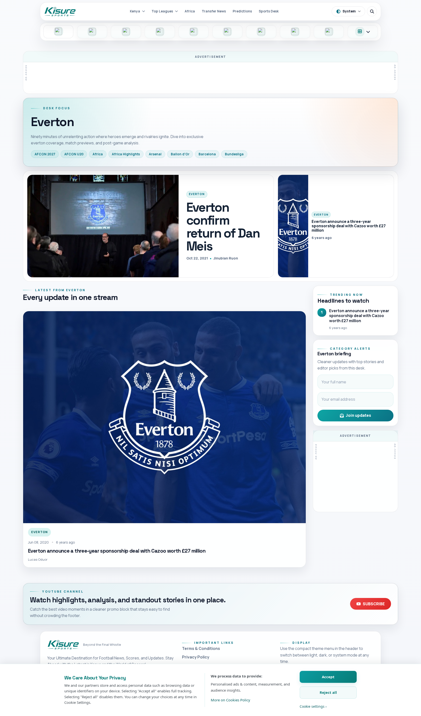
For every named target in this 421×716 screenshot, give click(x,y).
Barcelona (207, 154)
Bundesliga (234, 154)
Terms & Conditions (201, 648)
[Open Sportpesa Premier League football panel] (58, 31)
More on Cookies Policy (230, 699)
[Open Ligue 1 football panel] (194, 31)
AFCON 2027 (45, 154)
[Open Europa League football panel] (329, 31)
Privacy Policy (195, 657)
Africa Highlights (126, 154)
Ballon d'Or (180, 154)
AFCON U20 (74, 154)
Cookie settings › (313, 706)
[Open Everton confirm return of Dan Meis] (103, 226)
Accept (328, 676)
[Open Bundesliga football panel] (160, 31)
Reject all (328, 692)
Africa (98, 154)
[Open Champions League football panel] (295, 31)
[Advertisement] (210, 77)
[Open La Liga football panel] (261, 31)
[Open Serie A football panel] (227, 31)
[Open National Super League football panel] (92, 31)
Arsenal (155, 154)
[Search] (372, 11)
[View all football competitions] (363, 31)
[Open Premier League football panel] (126, 31)
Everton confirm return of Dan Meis (223, 226)
